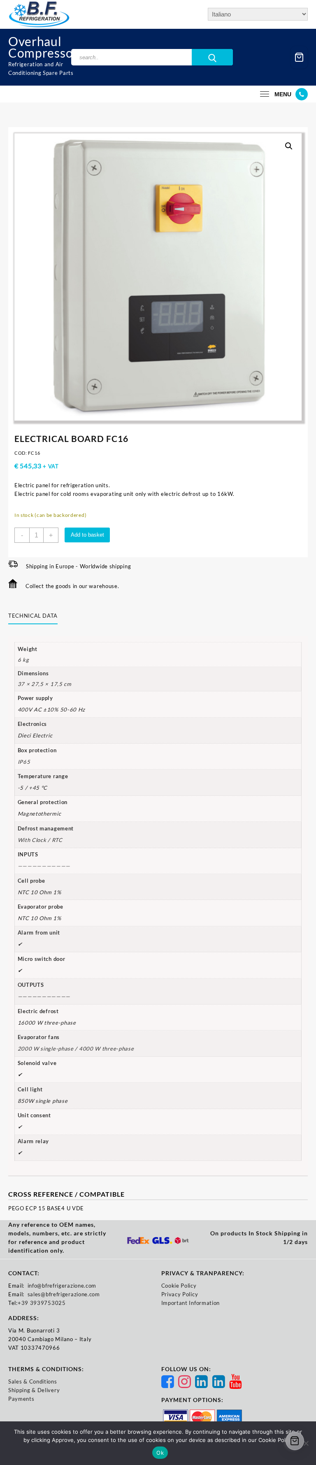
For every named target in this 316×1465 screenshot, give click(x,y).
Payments (21, 1398)
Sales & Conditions (32, 1381)
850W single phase (43, 1101)
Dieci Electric (35, 735)
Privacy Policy (179, 1294)
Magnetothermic (39, 813)
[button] (288, 146)
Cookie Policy (179, 1285)
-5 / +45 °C (33, 787)
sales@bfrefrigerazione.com (64, 1294)
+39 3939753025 (42, 1303)
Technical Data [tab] (33, 615)
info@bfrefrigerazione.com (62, 1285)
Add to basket (87, 535)
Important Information (190, 1303)
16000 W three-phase (47, 1022)
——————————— (44, 996)
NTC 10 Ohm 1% (39, 892)
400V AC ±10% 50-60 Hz (52, 709)
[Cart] (299, 57)
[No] (306, 1443)
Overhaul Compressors (46, 47)
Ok (160, 1452)
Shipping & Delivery (34, 1390)
